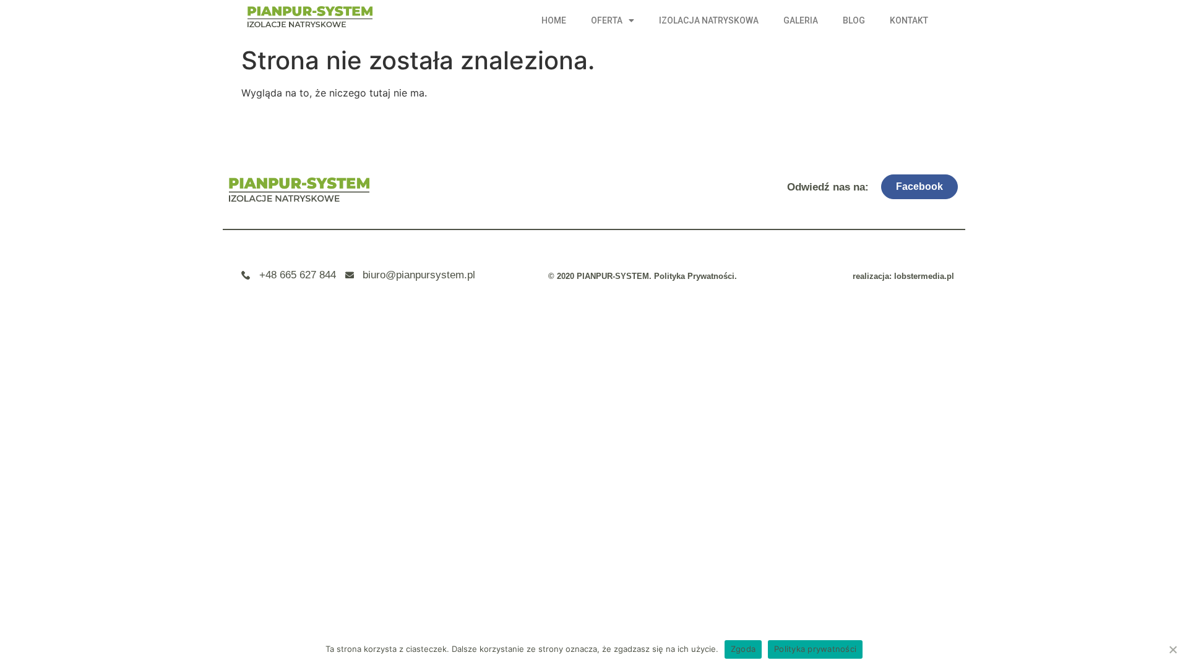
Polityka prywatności (815, 649)
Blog (854, 20)
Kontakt (909, 20)
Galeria (800, 20)
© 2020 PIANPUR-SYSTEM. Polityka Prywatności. (642, 276)
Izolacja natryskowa (709, 20)
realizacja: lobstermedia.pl (903, 276)
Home (553, 20)
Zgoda (743, 649)
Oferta (606, 20)
